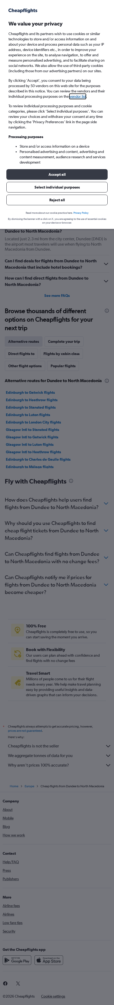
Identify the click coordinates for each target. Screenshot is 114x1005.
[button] (57, 174)
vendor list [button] (77, 96)
